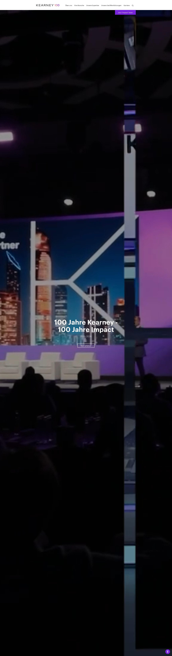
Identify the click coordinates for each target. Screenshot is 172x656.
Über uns (68, 5)
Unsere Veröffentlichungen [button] (111, 5)
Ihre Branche (79, 5)
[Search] (132, 5)
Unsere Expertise (92, 5)
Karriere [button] (127, 5)
